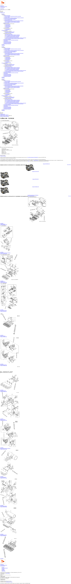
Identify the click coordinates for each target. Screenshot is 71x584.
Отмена (2, 576)
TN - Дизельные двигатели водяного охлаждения (12, 36)
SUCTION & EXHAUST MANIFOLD (32, 157)
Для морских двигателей (7, 43)
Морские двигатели (6, 55)
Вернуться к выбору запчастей (4, 116)
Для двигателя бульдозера (7, 41)
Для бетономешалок (8, 58)
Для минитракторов (8, 29)
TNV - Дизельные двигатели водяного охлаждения (12, 21)
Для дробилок (7, 27)
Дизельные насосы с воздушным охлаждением (10, 18)
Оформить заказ (2, 12)
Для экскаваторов (7, 24)
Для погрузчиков (7, 26)
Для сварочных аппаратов (7, 39)
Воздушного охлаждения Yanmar (9, 64)
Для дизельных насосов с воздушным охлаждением (11, 72)
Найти (9, 9)
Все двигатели (69, 164)
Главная (3, 46)
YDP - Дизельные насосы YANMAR (10, 19)
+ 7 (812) (35, 160)
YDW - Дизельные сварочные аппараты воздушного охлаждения (14, 17)
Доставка (3, 568)
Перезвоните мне (3, 579)
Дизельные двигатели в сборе (8, 52)
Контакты (3, 45)
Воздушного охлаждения (8, 66)
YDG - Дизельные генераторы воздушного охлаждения (13, 16)
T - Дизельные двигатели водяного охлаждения (12, 69)
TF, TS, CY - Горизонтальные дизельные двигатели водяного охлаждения (15, 37)
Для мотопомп (6, 40)
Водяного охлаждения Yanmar (9, 32)
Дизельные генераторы (7, 15)
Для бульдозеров (7, 25)
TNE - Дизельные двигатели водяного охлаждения (12, 22)
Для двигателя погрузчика (7, 75)
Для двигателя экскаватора (7, 42)
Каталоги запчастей (5, 30)
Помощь (3, 44)
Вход (4, 576)
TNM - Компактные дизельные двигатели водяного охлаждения (14, 20)
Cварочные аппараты (7, 49)
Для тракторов (7, 61)
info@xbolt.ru (2, 8)
